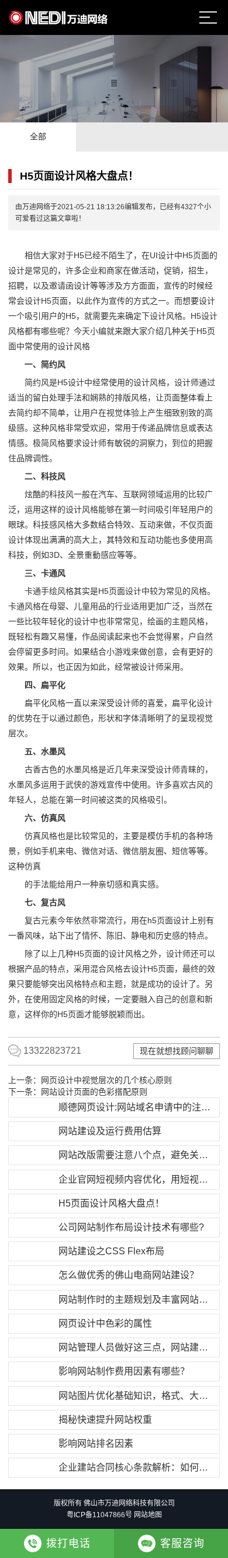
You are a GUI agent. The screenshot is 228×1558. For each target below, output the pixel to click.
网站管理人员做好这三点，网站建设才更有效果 (137, 1347)
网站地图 (148, 1515)
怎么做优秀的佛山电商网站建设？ (128, 1275)
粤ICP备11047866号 (99, 1515)
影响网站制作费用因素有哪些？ (123, 1371)
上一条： (90, 1080)
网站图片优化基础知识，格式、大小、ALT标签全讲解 (137, 1396)
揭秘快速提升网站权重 (105, 1420)
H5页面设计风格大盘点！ (111, 1203)
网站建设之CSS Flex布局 (111, 1251)
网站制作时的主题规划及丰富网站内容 (137, 1299)
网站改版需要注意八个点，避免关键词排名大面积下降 (137, 1155)
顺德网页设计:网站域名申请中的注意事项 (137, 1107)
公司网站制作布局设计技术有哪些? (131, 1227)
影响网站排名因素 (95, 1443)
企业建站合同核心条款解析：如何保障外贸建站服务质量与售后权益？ (137, 1467)
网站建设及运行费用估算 (109, 1131)
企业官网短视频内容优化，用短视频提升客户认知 (137, 1179)
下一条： (77, 1091)
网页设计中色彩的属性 (105, 1323)
